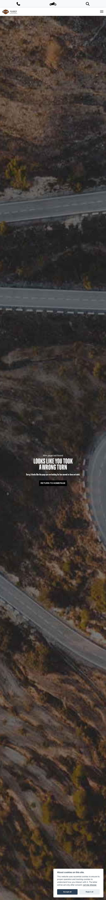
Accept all (67, 892)
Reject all (89, 892)
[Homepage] (10, 12)
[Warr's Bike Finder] (53, 4)
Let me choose (89, 885)
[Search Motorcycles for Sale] (87, 4)
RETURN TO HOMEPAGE (53, 483)
